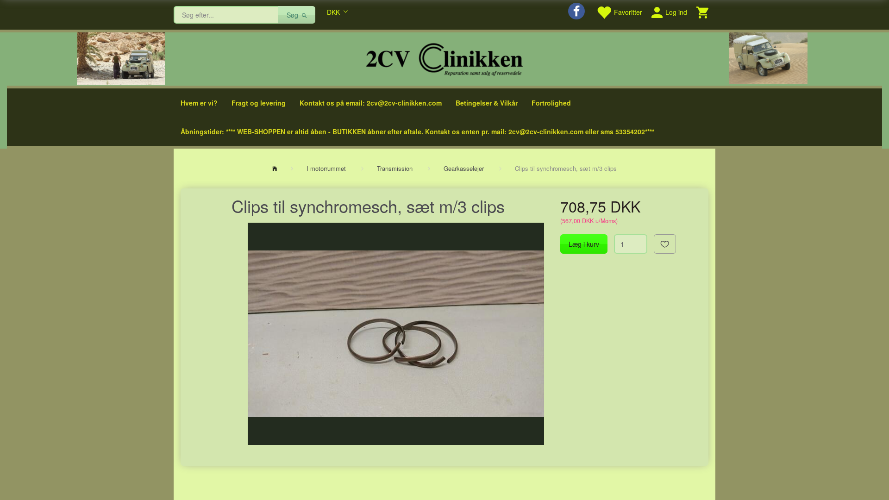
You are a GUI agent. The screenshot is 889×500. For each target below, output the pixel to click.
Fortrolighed (551, 102)
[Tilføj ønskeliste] (665, 244)
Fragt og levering (259, 102)
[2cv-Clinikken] (444, 58)
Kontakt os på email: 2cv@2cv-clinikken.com (371, 102)
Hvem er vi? (199, 102)
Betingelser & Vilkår (487, 102)
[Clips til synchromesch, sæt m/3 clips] (395, 334)
